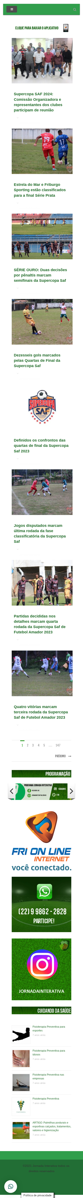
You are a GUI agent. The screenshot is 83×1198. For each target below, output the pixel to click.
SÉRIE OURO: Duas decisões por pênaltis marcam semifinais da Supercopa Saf (40, 275)
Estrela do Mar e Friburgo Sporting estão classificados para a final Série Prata (40, 189)
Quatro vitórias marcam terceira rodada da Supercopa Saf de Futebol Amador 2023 (41, 712)
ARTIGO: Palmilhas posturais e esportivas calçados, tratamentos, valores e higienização (52, 1126)
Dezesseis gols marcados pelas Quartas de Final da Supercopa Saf (37, 360)
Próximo (60, 756)
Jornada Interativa (29, 123)
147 (58, 745)
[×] (10, 1186)
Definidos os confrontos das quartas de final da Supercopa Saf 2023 (41, 445)
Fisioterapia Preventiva (46, 1098)
